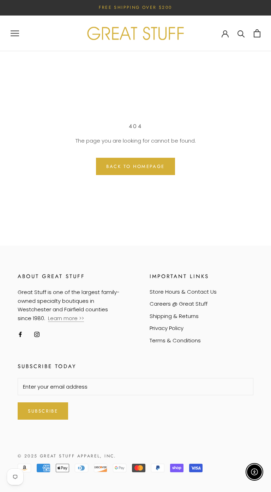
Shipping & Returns (174, 316)
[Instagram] (37, 334)
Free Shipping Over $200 (135, 7)
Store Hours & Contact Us (183, 291)
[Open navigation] (15, 33)
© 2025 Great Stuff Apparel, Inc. (67, 456)
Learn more (63, 318)
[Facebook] (20, 334)
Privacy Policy (166, 328)
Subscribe (43, 411)
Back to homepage (135, 166)
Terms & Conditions (175, 340)
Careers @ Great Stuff (178, 303)
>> (81, 318)
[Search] (241, 33)
